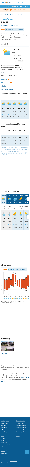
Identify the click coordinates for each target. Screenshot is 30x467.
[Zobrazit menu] (27, 2)
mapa (11, 89)
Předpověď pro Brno (21, 427)
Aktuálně (8, 6)
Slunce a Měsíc (10, 29)
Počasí (3, 29)
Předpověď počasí (9, 14)
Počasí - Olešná (24, 377)
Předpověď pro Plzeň (21, 432)
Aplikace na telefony (6, 444)
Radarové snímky (5, 423)
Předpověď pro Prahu (21, 425)
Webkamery (4, 429)
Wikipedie (3, 381)
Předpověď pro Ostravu (21, 429)
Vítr (11, 269)
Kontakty (18, 436)
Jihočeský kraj (19, 14)
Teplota (5, 269)
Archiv (2, 436)
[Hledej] (19, 2)
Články (2, 440)
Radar (14, 6)
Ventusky (3, 451)
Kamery (4, 79)
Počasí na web (4, 447)
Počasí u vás (5, 83)
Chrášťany (4, 353)
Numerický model (20, 423)
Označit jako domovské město (10, 25)
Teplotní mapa (4, 432)
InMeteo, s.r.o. (13, 461)
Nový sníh (24, 269)
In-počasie (3, 453)
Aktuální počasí (5, 421)
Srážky (16, 269)
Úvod (3, 6)
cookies (7, 462)
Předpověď (20, 6)
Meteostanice (6, 89)
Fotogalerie (4, 442)
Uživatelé (3, 438)
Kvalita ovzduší (19, 29)
